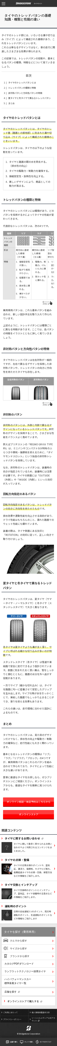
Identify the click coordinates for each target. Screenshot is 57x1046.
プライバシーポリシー (12, 1019)
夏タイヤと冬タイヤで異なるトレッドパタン (29, 98)
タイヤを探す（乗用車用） (20, 931)
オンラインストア (28, 814)
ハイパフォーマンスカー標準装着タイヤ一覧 (17, 981)
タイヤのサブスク (46, 1042)
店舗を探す (10, 991)
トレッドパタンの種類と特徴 (22, 87)
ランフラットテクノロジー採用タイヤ (25, 971)
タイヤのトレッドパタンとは (22, 82)
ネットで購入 (28, 1042)
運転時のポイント (16, 906)
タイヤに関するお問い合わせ (22, 838)
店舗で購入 (14, 1042)
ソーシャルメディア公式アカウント (43, 1019)
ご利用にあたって (10, 1012)
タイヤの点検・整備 (17, 860)
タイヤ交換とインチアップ (21, 885)
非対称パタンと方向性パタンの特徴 (25, 93)
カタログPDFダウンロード (19, 963)
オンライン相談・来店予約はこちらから (28, 802)
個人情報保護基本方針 (41, 1012)
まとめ (11, 103)
